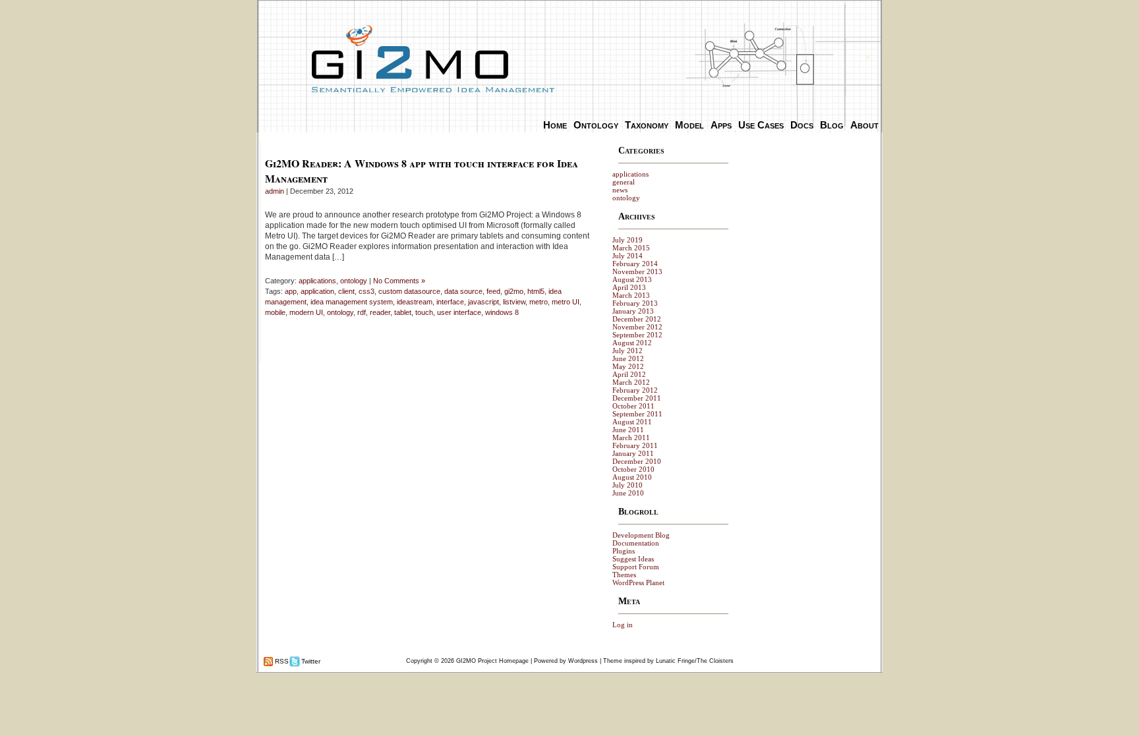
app (291, 291)
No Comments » (399, 281)
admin (274, 191)
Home (555, 124)
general (623, 182)
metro (538, 302)
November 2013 (637, 271)
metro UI (565, 302)
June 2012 (628, 358)
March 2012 (631, 382)
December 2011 (636, 398)
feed (493, 291)
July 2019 (627, 240)
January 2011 (633, 453)
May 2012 (628, 366)
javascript (483, 302)
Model (689, 124)
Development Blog (641, 535)
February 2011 (635, 445)
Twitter (309, 661)
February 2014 (635, 264)
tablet (402, 312)
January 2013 (633, 311)
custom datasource (409, 291)
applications (317, 281)
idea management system (351, 302)
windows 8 (502, 312)
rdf (361, 312)
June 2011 (628, 430)
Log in (622, 625)
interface (450, 302)
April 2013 (629, 287)
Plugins (623, 551)
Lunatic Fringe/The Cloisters (695, 661)
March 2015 (631, 248)
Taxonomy (646, 124)
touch (424, 312)
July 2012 (627, 350)
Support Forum (635, 567)
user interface (459, 312)
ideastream (414, 302)
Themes (624, 575)
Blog (832, 124)
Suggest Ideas (633, 559)
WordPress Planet (638, 582)
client (346, 291)
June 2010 (628, 493)
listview (514, 302)
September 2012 (637, 335)
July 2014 (627, 256)
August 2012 (632, 343)
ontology (353, 281)
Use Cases (761, 124)
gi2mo (513, 291)
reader (380, 312)
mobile (275, 312)
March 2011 (631, 437)
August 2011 (632, 422)
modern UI (306, 312)
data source (463, 291)
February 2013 (635, 303)
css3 (366, 291)
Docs (801, 124)
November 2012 (637, 327)
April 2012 (629, 374)
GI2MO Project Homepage (492, 661)
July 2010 (627, 485)
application (317, 291)
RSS (281, 661)
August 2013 (632, 279)
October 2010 (633, 469)
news (620, 190)
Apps (721, 124)
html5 (535, 291)
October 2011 (633, 406)
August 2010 (632, 477)
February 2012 (635, 390)
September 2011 (637, 414)
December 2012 (636, 319)
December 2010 (636, 461)
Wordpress (583, 661)
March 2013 (631, 295)
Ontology (595, 124)
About (864, 124)
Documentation (635, 543)
